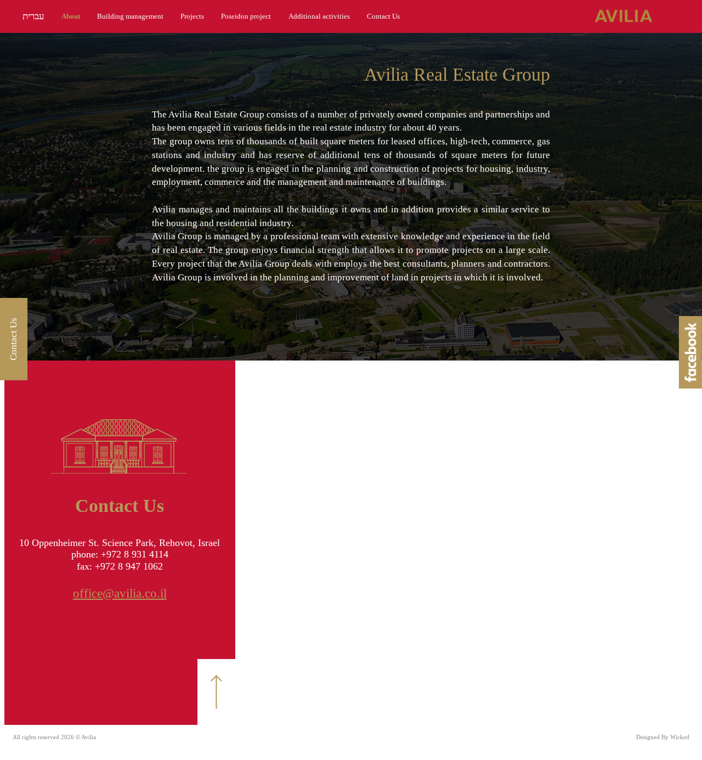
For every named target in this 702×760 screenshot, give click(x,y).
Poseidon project (246, 16)
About (70, 16)
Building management (130, 16)
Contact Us (383, 16)
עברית (33, 16)
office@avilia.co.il (120, 593)
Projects (192, 16)
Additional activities (319, 16)
